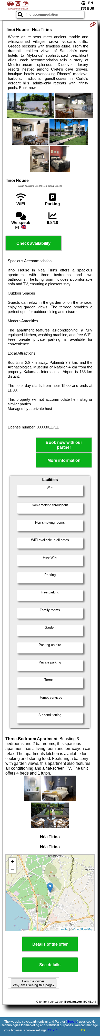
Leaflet (64, 929)
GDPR (52, 1030)
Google (72, 1021)
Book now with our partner (64, 444)
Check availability (33, 243)
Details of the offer (50, 944)
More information (64, 460)
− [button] (12, 869)
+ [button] (12, 861)
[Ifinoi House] (30, 106)
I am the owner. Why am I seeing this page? (33, 983)
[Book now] (92, 24)
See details (50, 965)
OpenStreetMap (83, 929)
